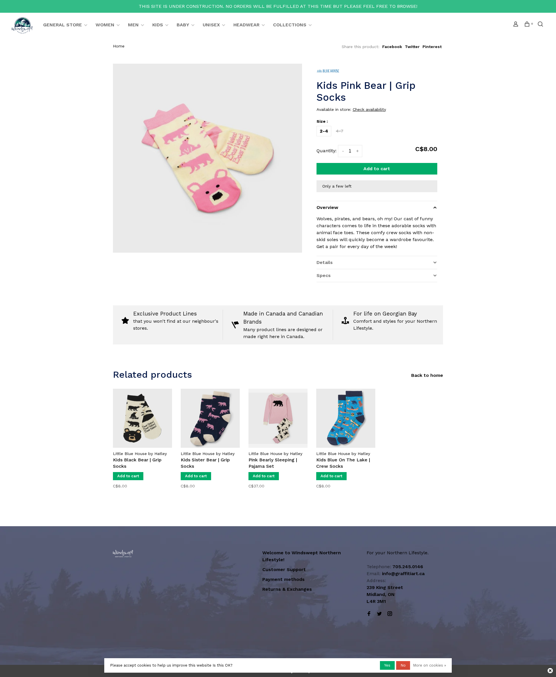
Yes (387, 665)
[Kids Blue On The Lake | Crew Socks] (345, 418)
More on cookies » (429, 665)
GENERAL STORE (62, 24)
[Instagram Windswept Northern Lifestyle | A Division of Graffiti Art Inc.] (389, 614)
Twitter (412, 46)
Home (119, 46)
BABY (183, 24)
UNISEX (211, 24)
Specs (324, 275)
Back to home (427, 375)
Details (325, 262)
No (403, 665)
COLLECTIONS (289, 24)
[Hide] (550, 670)
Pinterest (432, 46)
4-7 (339, 131)
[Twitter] (379, 614)
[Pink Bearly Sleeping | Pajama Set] (278, 418)
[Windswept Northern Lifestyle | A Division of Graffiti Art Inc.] (123, 553)
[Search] (541, 25)
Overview (327, 207)
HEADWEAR (246, 24)
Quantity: (326, 150)
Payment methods (283, 579)
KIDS (157, 24)
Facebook (392, 46)
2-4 (324, 131)
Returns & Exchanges (287, 589)
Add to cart (376, 168)
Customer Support (284, 569)
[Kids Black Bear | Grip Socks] (142, 418)
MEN (133, 24)
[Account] (516, 25)
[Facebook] (369, 614)
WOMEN (105, 24)
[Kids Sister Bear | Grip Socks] (210, 418)
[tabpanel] (142, 443)
